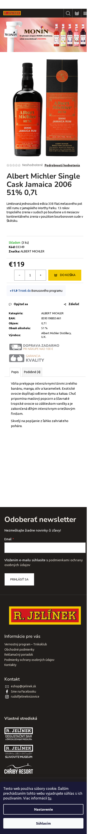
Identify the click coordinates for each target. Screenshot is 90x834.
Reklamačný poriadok (18, 654)
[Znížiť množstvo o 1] (19, 275)
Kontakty (10, 665)
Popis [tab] (15, 372)
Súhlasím (43, 823)
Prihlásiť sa (19, 579)
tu (49, 798)
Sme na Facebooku (23, 691)
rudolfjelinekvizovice (25, 696)
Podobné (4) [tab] (32, 372)
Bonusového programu (46, 290)
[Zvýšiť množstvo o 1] (40, 275)
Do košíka (67, 275)
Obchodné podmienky (19, 649)
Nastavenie (43, 809)
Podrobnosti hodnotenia (62, 165)
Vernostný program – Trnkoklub (25, 644)
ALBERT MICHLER (32, 251)
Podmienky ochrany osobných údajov (29, 660)
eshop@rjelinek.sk (23, 686)
